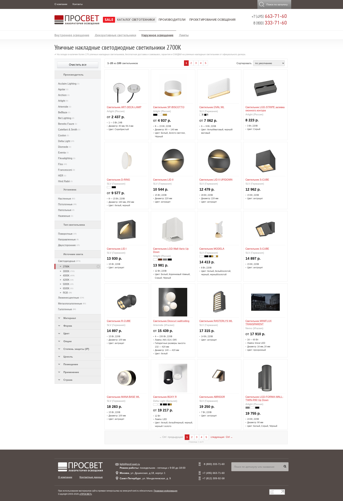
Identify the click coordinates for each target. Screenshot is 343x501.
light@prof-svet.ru (130, 464)
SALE (109, 19)
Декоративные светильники (115, 34)
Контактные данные (91, 477)
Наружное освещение (157, 34)
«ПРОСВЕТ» (85, 494)
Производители (172, 20)
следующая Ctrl (222, 436)
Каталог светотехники (136, 20)
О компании (60, 4)
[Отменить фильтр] (98, 266)
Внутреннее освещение (71, 34)
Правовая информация (165, 491)
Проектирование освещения (212, 20)
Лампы (184, 34)
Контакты (78, 4)
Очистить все (77, 64)
